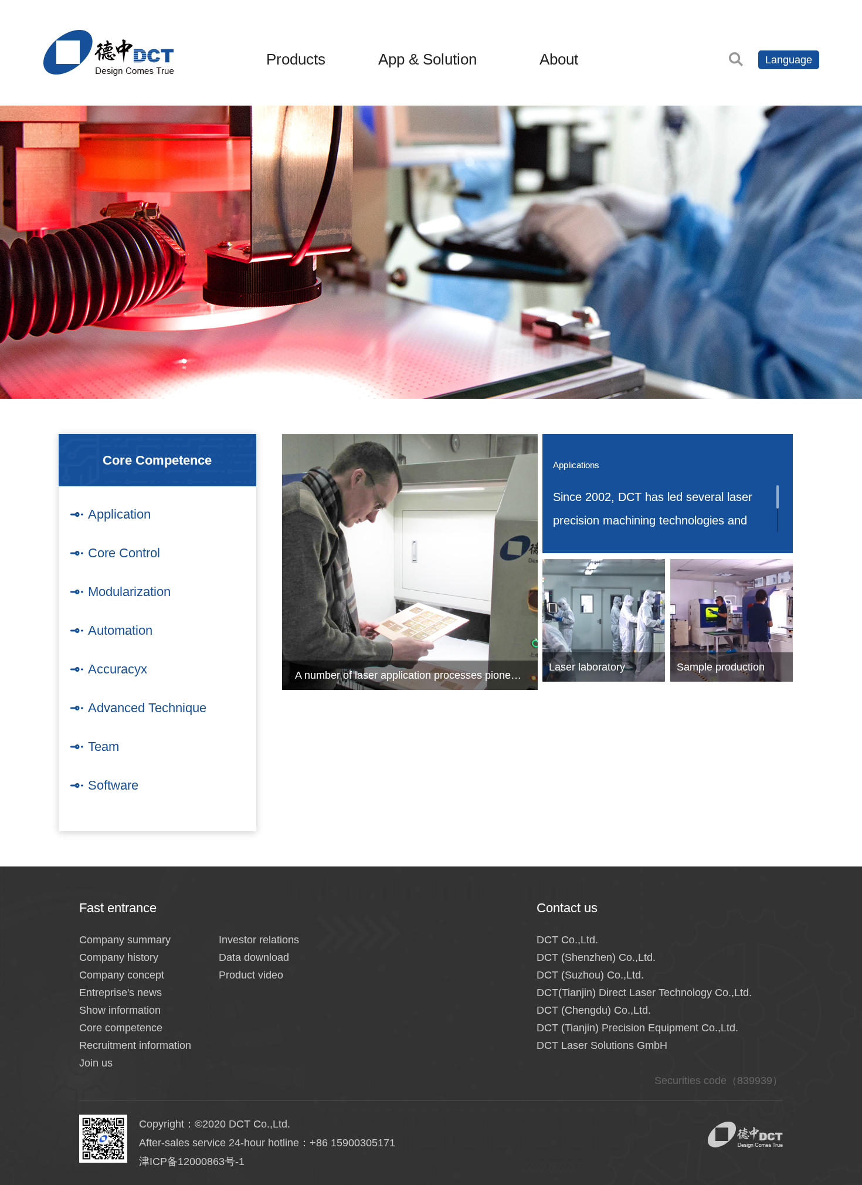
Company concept (121, 975)
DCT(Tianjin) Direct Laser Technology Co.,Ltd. (644, 992)
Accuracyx (117, 669)
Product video (251, 975)
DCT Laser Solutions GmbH (602, 1045)
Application (119, 514)
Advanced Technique (147, 707)
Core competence (120, 1028)
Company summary (125, 940)
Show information (120, 1010)
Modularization (129, 591)
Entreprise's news (120, 992)
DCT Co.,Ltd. (567, 940)
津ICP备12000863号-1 (192, 1161)
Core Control (124, 553)
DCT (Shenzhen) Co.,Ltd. (596, 957)
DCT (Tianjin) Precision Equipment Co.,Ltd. (637, 1028)
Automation (120, 630)
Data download (254, 957)
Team (103, 746)
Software (113, 785)
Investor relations (259, 940)
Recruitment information (135, 1045)
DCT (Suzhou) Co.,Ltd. (590, 975)
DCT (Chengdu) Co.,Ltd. (594, 1010)
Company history (118, 957)
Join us (96, 1063)
